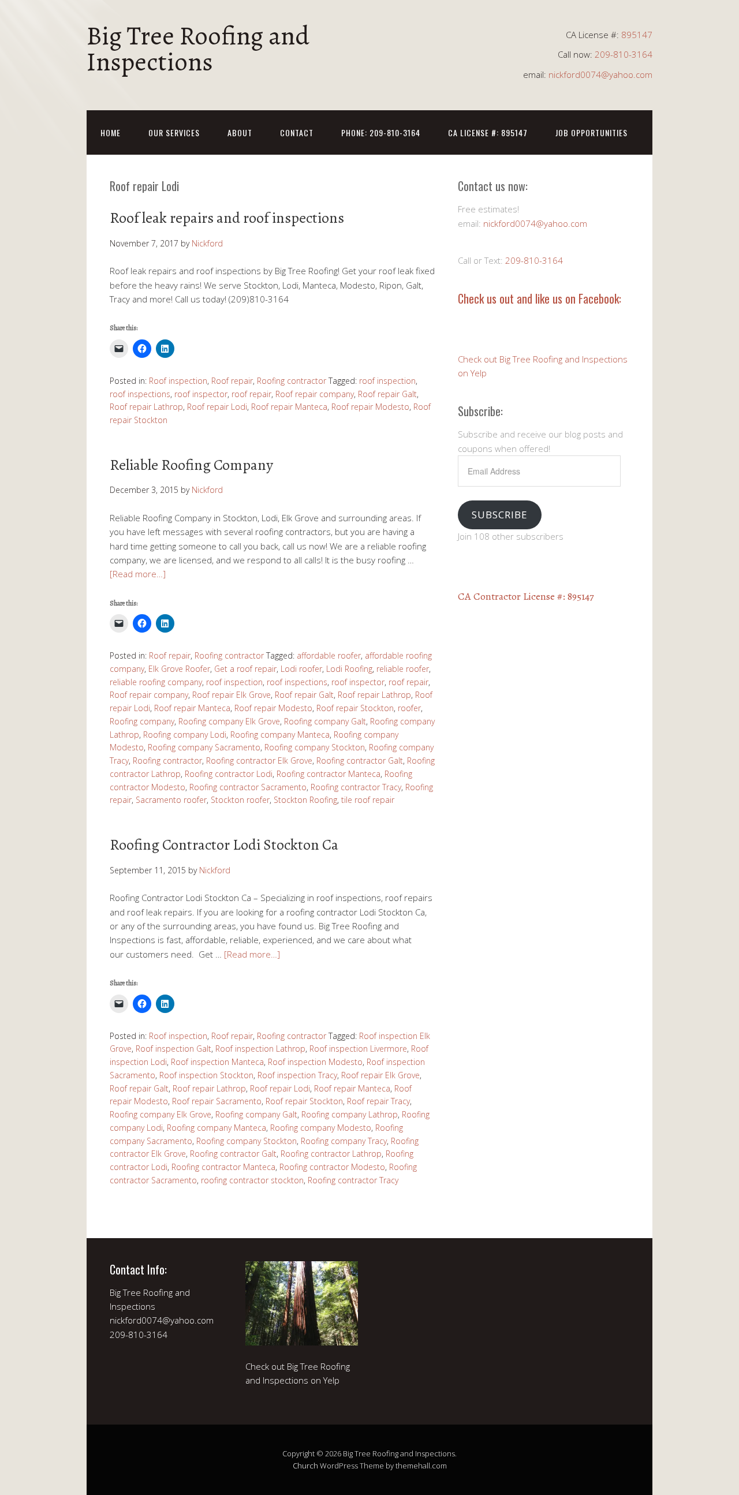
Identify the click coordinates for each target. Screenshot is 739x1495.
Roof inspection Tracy (297, 1075)
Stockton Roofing (305, 799)
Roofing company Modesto (320, 1127)
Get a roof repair (245, 668)
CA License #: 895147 (488, 132)
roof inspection (387, 380)
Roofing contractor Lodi (229, 773)
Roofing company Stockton (314, 747)
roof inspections (140, 393)
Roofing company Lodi (184, 734)
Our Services (174, 132)
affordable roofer (329, 655)
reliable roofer (402, 668)
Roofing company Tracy (344, 1140)
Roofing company (142, 721)
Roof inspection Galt (173, 1048)
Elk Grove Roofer (179, 668)
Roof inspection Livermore (358, 1048)
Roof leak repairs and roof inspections (227, 218)
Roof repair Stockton (355, 707)
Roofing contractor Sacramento (248, 787)
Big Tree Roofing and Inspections (198, 49)
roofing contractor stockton (252, 1180)
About (239, 132)
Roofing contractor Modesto (332, 1166)
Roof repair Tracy (378, 1101)
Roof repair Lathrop (146, 406)
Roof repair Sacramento (217, 1101)
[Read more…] (138, 574)
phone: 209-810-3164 (380, 132)
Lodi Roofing (349, 668)
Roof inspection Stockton (206, 1075)
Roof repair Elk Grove (231, 694)
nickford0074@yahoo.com (600, 74)
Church (305, 1465)
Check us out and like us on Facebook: (539, 298)
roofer (409, 707)
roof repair (251, 393)
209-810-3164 (623, 54)
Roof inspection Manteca (217, 1061)
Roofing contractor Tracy (356, 787)
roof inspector (200, 393)
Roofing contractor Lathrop (331, 1153)
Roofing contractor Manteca (328, 773)
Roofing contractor (291, 380)
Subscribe (499, 514)
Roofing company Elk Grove (229, 721)
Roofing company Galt (325, 721)
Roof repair (232, 380)
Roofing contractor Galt (359, 760)
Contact (296, 132)
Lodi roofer (301, 668)
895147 (636, 34)
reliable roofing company (156, 682)
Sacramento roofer (171, 799)
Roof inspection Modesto (315, 1061)
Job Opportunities (591, 132)
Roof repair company (314, 393)
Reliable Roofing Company (191, 465)
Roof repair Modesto (370, 406)
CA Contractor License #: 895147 (526, 596)
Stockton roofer (240, 799)
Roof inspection (178, 380)
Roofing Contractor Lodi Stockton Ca (224, 845)
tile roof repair (367, 799)
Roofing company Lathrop (349, 1114)
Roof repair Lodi (217, 406)
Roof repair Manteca (289, 406)
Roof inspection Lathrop (260, 1048)
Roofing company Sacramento (204, 747)
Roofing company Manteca (280, 734)
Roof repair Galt (387, 393)
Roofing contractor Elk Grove (259, 760)
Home (110, 132)
